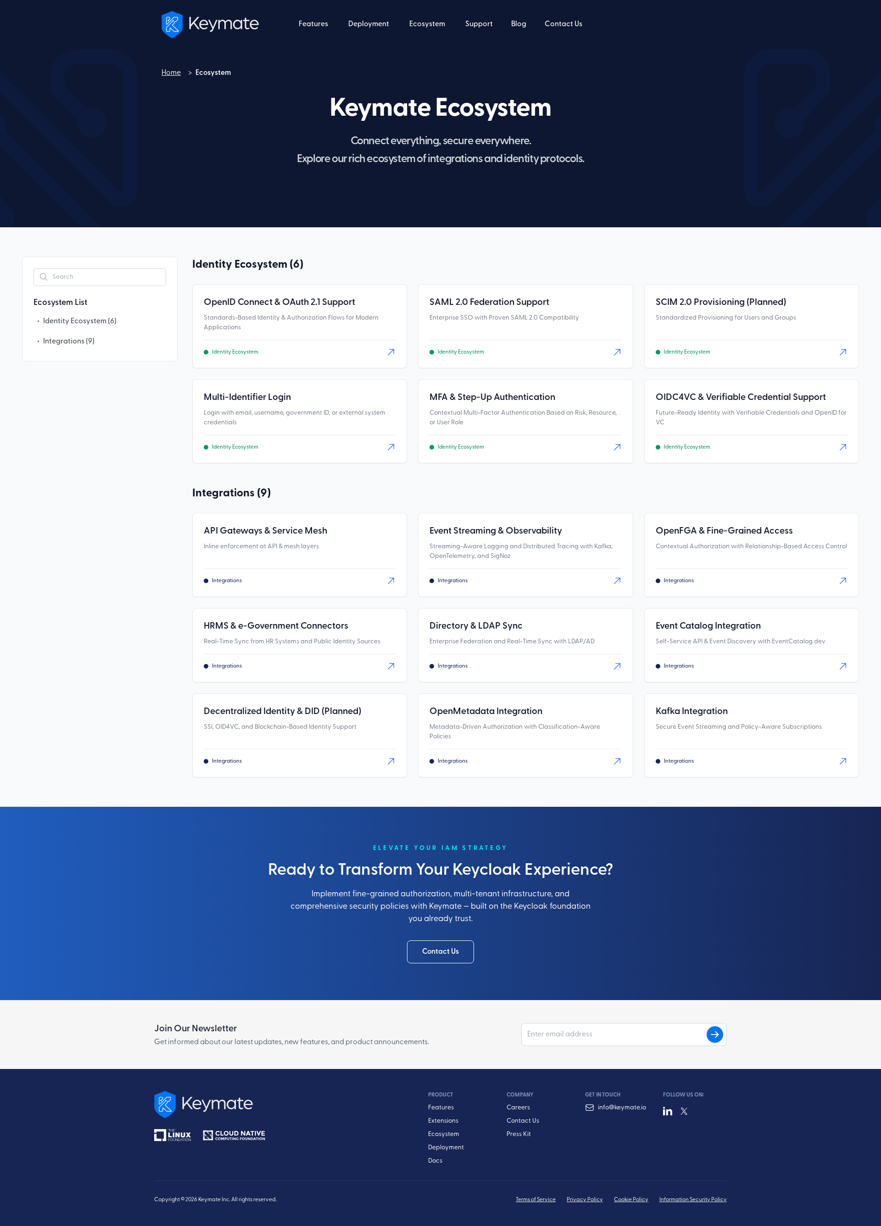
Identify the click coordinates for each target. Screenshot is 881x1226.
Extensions (443, 1121)
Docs (435, 1161)
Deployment (446, 1147)
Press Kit (519, 1134)
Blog (518, 24)
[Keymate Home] (269, 1104)
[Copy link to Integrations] (279, 493)
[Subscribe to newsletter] (715, 1034)
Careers (518, 1107)
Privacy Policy (585, 1200)
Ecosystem (443, 1134)
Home (171, 74)
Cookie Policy (631, 1200)
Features (441, 1107)
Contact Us (563, 24)
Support (479, 24)
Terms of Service (536, 1200)
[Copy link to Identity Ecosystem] (311, 265)
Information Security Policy (693, 1200)
